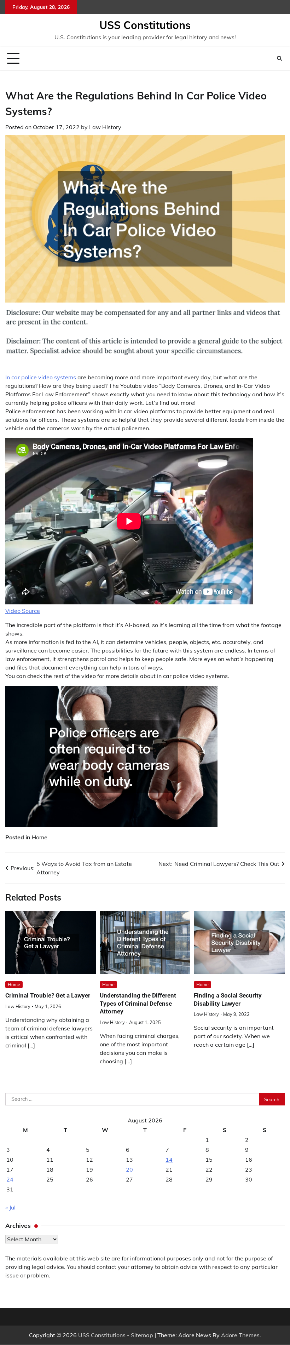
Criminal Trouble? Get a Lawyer (47, 995)
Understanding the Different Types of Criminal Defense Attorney (138, 1003)
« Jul (10, 1207)
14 (169, 1159)
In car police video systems (40, 377)
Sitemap (142, 1335)
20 (129, 1169)
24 (9, 1179)
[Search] (279, 58)
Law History (105, 127)
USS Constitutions (145, 25)
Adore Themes (240, 1335)
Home (39, 837)
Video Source (22, 610)
